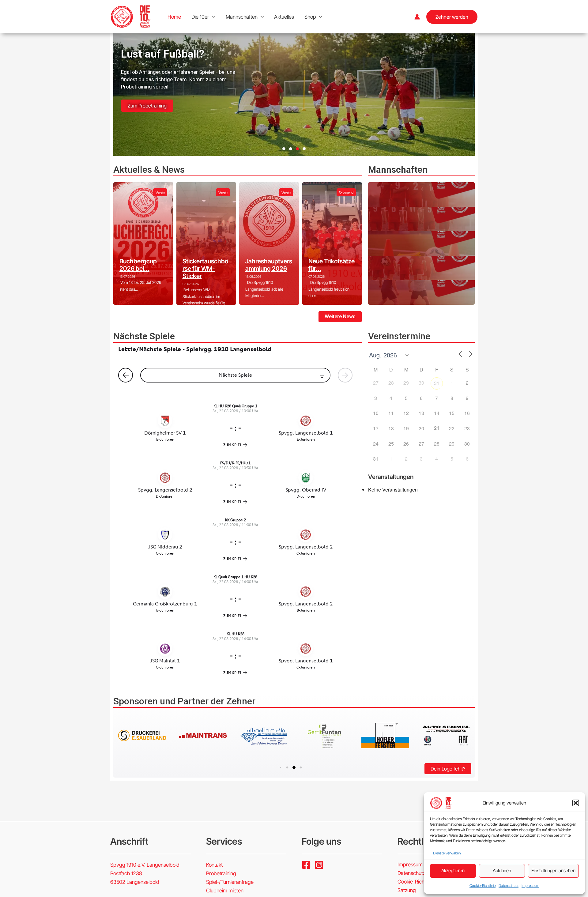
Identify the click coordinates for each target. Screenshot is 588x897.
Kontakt (214, 865)
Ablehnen (502, 870)
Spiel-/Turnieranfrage (230, 882)
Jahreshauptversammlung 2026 (268, 265)
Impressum (530, 885)
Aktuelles (284, 17)
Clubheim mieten (224, 891)
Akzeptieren (453, 870)
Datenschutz (508, 885)
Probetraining (221, 873)
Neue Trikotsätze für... (331, 265)
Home (174, 17)
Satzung (407, 890)
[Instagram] (319, 864)
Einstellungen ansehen (553, 870)
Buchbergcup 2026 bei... (138, 265)
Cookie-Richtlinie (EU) (421, 882)
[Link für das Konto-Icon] (417, 17)
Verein (160, 192)
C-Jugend (346, 192)
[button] (576, 803)
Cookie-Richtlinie (482, 885)
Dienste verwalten (447, 853)
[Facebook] (306, 864)
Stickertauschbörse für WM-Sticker (205, 269)
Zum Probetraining (147, 106)
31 (436, 382)
